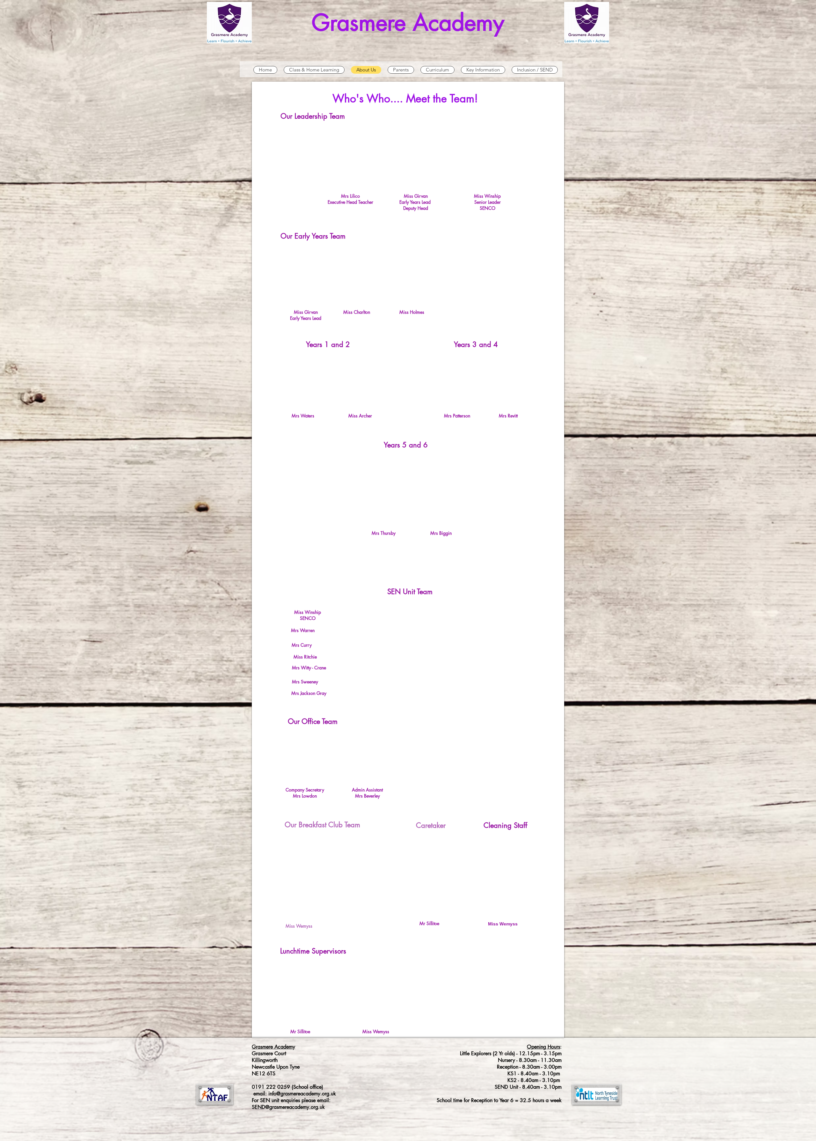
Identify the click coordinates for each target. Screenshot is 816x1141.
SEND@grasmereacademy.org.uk (288, 1107)
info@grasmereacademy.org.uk (302, 1093)
